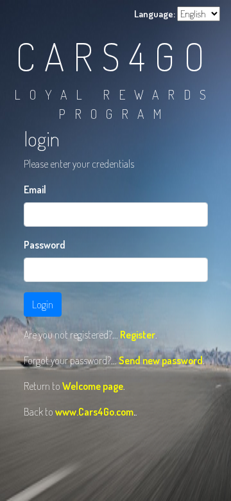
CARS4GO (114, 55)
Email (35, 189)
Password (44, 244)
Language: (154, 14)
